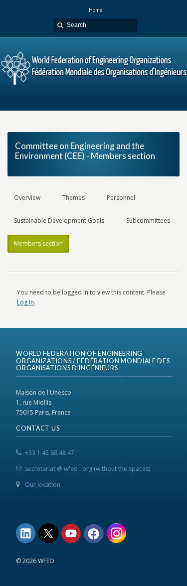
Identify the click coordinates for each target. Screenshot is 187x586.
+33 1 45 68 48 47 (49, 452)
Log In (25, 302)
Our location (42, 484)
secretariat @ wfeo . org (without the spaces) (87, 468)
